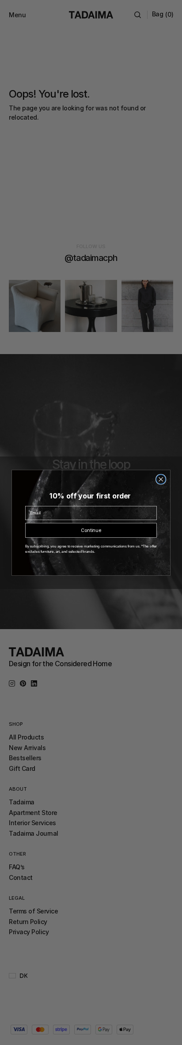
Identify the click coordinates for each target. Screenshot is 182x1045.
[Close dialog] (161, 479)
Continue (91, 530)
